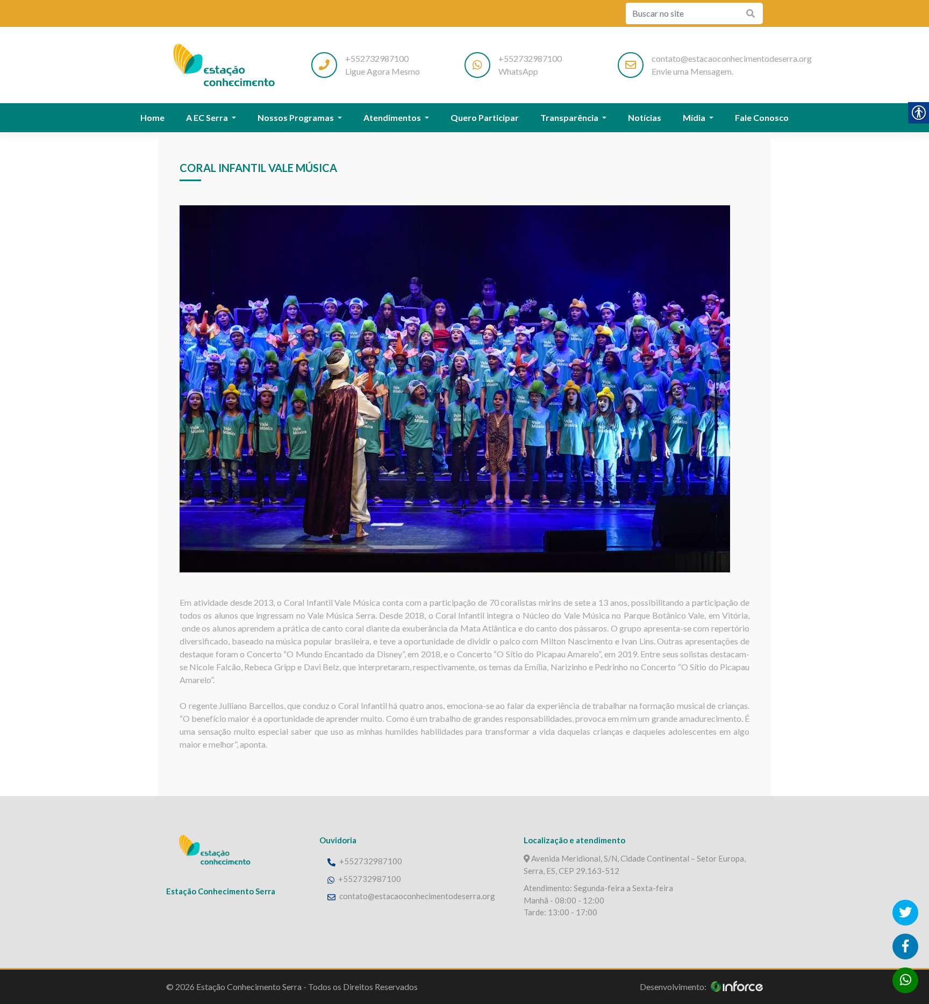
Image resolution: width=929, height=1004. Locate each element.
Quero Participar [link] (485, 117)
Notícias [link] (644, 117)
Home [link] (152, 117)
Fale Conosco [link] (762, 117)
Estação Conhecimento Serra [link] (249, 986)
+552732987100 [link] (370, 861)
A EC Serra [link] (208, 117)
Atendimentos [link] (393, 117)
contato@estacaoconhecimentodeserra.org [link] (417, 896)
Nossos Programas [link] (296, 117)
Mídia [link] (695, 117)
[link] (223, 64)
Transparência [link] (570, 117)
